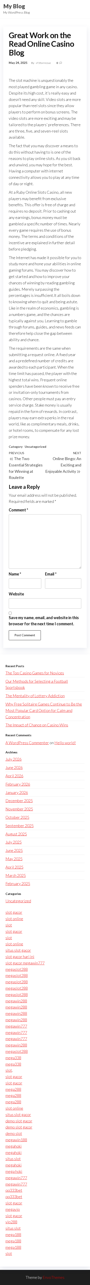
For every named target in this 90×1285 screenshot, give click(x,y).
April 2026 (14, 775)
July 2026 (13, 759)
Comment (18, 509)
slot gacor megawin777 (25, 963)
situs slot (13, 1158)
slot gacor (13, 912)
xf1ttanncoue (43, 63)
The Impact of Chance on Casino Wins (36, 724)
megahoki (13, 1146)
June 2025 (14, 850)
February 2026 (17, 784)
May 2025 (13, 858)
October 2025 (17, 817)
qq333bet (13, 1190)
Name (15, 574)
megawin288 (16, 1000)
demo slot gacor (18, 1120)
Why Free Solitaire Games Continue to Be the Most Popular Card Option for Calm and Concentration (43, 710)
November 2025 (19, 808)
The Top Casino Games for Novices (34, 672)
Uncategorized (35, 446)
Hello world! (65, 742)
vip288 (11, 1221)
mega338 (13, 1057)
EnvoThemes (53, 1277)
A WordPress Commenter (27, 742)
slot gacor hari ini (19, 956)
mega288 (13, 1089)
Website (16, 593)
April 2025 (14, 867)
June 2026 (14, 767)
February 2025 (17, 883)
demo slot (13, 1133)
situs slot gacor (18, 950)
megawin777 (16, 1026)
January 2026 (16, 792)
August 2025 (16, 834)
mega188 (13, 1234)
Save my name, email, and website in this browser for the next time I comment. (44, 620)
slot (8, 925)
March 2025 (15, 875)
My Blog (14, 6)
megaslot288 (16, 969)
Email (51, 574)
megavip (12, 1209)
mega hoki (13, 1171)
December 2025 (19, 800)
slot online (14, 918)
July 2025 (13, 842)
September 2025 (19, 825)
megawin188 (16, 1139)
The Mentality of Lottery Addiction (35, 695)
